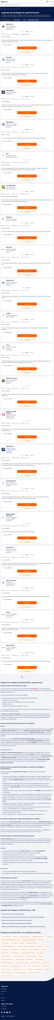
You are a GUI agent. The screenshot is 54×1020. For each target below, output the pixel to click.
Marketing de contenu (32, 943)
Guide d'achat (17, 19)
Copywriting (41, 956)
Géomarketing (29, 959)
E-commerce (49, 936)
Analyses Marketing (6, 956)
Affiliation (40, 946)
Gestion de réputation (31, 956)
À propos (3, 998)
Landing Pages (14, 949)
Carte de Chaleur (46, 966)
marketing (34, 688)
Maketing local (36, 966)
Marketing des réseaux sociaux (9, 946)
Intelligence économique (7, 959)
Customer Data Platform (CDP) (28, 953)
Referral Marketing (46, 962)
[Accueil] (1, 8)
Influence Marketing (34, 949)
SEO (29, 966)
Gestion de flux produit (18, 956)
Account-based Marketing (20, 972)
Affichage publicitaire (16, 966)
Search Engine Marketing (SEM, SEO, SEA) (11, 939)
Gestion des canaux (6, 969)
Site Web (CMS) (5, 943)
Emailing (15, 936)
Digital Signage (23, 949)
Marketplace (47, 946)
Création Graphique (6, 936)
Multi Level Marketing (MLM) (21, 962)
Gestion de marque (35, 962)
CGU (2, 993)
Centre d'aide (3, 1008)
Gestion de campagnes (7, 972)
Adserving (30, 969)
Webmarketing (5, 953)
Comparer (27, 52)
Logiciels (2, 1000)
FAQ (25, 19)
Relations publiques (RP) (7, 962)
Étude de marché (17, 969)
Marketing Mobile (19, 959)
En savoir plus (27, 48)
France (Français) (10, 1016)
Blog (25, 966)
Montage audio (48, 969)
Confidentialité (4, 988)
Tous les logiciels (6, 19)
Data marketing (5, 966)
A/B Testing (40, 953)
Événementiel (41, 939)
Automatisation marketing (37, 936)
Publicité (44, 949)
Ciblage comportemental (34, 972)
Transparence (3, 991)
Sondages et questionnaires (29, 939)
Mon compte (3, 1006)
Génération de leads (24, 936)
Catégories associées (34, 19)
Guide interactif (38, 969)
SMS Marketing (5, 949)
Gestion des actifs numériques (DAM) (26, 946)
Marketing (6, 8)
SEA (24, 969)
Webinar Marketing (39, 959)
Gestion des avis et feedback (17, 943)
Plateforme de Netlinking (7, 975)
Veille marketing (14, 953)
